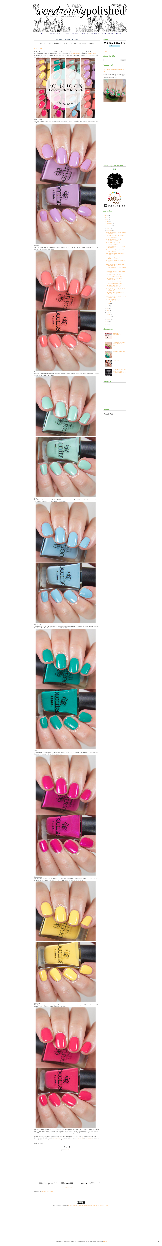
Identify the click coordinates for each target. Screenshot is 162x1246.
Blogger (105, 1241)
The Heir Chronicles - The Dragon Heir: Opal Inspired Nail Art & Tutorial (119, 371)
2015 (106, 219)
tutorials (66, 33)
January (108, 319)
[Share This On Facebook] (64, 1147)
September (109, 230)
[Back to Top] (158, 1242)
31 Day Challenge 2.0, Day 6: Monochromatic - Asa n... (113, 257)
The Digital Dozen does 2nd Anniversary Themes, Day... (114, 275)
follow (118, 33)
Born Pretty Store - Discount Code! (117, 334)
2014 (106, 221)
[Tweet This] (67, 1147)
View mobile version (67, 1187)
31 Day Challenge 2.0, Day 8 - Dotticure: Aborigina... (114, 240)
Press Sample (38, 48)
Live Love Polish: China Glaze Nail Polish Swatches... (115, 250)
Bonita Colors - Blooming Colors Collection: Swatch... (114, 243)
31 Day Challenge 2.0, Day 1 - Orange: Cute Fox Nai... (114, 300)
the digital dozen (54, 33)
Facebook (80, 1138)
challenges (84, 33)
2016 (106, 217)
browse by (95, 33)
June (107, 308)
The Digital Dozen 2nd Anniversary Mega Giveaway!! (115, 293)
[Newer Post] (44, 1184)
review (69, 1150)
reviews (75, 33)
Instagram (89, 1138)
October (108, 228)
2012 (106, 324)
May (107, 310)
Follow (105, 51)
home (43, 33)
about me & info (107, 33)
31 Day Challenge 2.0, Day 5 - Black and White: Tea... (115, 265)
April (107, 312)
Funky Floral (116, 360)
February (108, 317)
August (108, 303)
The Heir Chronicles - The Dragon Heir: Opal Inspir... (115, 236)
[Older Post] (90, 1184)
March (108, 314)
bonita (66, 1150)
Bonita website (57, 1138)
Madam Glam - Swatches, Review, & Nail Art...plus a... (115, 261)
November (109, 226)
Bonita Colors (92, 53)
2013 (106, 321)
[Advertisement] (67, 1168)
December (109, 223)
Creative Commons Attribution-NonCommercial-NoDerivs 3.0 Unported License (88, 1205)
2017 (106, 215)
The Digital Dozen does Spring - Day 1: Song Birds (119, 344)
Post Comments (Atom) (47, 1191)
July (107, 306)
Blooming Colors (75, 53)
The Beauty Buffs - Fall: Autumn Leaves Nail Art (114, 279)
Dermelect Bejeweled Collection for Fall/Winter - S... (115, 254)
